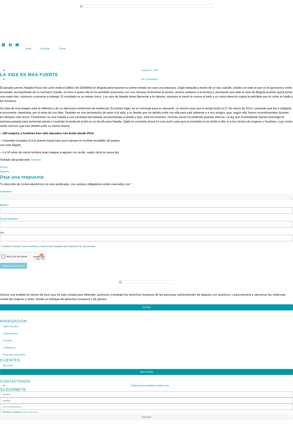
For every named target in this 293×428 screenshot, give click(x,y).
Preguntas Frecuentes (14, 354)
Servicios (7, 340)
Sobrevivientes (10, 333)
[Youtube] (7, 312)
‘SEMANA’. (36, 160)
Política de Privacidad (30, 412)
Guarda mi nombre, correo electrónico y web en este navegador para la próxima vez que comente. (49, 246)
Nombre (4, 205)
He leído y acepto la (20, 412)
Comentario (6, 192)
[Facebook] (4, 312)
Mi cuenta (8, 365)
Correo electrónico (9, 219)
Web (2, 233)
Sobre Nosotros (11, 326)
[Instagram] (1, 312)
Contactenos (9, 347)
